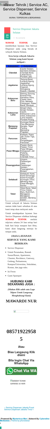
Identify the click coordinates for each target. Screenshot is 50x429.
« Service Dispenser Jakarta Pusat (19, 407)
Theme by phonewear (20, 420)
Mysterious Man (20, 418)
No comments (20, 38)
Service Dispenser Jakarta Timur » (19, 409)
